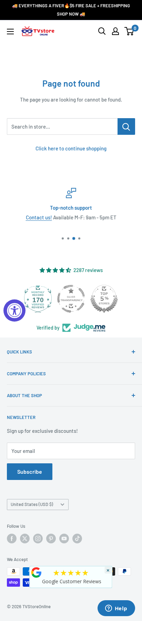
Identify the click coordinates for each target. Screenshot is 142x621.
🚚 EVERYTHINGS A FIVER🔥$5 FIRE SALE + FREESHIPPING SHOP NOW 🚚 (71, 10)
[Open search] (102, 31)
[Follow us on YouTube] (64, 538)
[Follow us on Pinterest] (51, 538)
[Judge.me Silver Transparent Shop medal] (71, 299)
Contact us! (39, 217)
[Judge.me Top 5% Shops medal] (104, 299)
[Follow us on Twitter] (25, 538)
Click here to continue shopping (71, 148)
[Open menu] (10, 31)
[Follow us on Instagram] (38, 538)
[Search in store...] (126, 126)
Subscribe (29, 471)
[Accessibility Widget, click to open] (14, 310)
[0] (129, 31)
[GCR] (36, 572)
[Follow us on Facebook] (12, 538)
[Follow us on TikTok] (77, 538)
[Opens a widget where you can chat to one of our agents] (116, 609)
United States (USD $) (32, 504)
